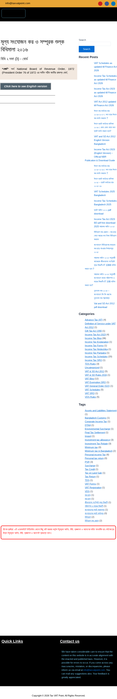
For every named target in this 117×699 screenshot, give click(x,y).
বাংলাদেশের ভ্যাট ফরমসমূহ (95, 510)
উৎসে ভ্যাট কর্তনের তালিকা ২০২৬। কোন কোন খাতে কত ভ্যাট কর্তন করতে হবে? (104, 127)
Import (88, 436)
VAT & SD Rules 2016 (96, 375)
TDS (87, 480)
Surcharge (90, 465)
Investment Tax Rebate (96, 443)
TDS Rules (90, 364)
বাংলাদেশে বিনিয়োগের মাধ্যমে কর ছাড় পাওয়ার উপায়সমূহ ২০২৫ (104, 248)
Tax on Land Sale (93, 473)
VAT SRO (90, 393)
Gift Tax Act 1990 (93, 331)
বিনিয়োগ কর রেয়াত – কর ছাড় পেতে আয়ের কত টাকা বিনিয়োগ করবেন (105, 236)
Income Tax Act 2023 (95, 334)
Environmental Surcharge (97, 429)
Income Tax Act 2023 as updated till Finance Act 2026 (105, 92)
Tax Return (90, 476)
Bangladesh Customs (95, 418)
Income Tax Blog (93, 338)
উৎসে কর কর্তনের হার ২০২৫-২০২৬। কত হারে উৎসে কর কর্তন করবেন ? (105, 169)
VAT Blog (89, 378)
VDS (87, 491)
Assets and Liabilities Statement (101, 410)
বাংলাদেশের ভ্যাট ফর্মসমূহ (94, 513)
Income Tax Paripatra (95, 353)
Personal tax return (94, 458)
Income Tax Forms (94, 345)
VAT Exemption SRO (95, 382)
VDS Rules (90, 397)
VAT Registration (93, 487)
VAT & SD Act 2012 (94, 371)
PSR (87, 462)
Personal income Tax (95, 454)
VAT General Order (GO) (97, 386)
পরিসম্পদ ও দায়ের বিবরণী (94, 506)
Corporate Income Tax (96, 421)
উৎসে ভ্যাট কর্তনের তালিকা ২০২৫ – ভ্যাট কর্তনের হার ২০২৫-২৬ (104, 182)
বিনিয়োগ (88, 517)
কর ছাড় (88, 499)
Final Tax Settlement (95, 432)
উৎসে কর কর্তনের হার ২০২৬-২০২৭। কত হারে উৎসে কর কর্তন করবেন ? (105, 114)
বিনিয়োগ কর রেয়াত (92, 520)
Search (82, 40)
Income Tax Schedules (96, 356)
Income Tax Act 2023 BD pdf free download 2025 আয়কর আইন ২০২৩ (104, 223)
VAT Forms (90, 484)
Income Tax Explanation (97, 342)
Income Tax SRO (93, 360)
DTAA (88, 425)
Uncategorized (92, 367)
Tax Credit (90, 469)
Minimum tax (91, 447)
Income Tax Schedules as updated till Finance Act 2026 (105, 79)
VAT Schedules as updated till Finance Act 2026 (105, 67)
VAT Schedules (92, 389)
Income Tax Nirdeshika (96, 349)
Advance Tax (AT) (94, 320)
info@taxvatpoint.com (94, 670)
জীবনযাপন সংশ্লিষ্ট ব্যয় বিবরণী (96, 502)
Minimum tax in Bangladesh (98, 451)
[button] (113, 16)
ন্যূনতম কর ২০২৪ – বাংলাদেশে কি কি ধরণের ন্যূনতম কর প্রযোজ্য (102, 294)
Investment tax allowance (97, 440)
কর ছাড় (88, 495)
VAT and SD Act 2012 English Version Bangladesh (104, 140)
